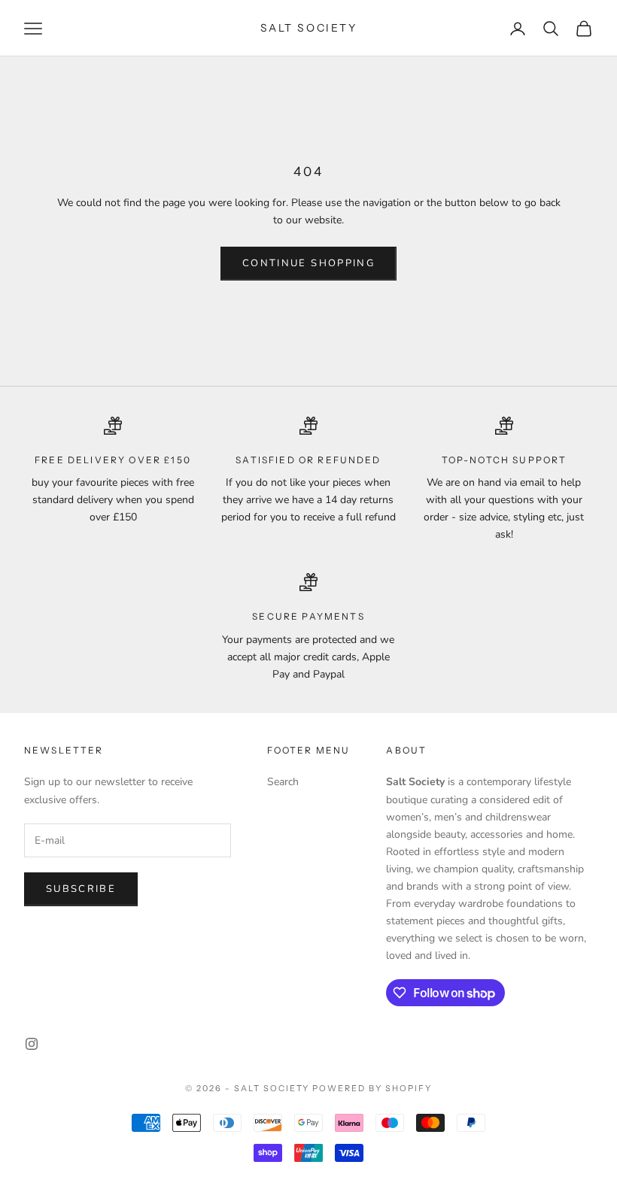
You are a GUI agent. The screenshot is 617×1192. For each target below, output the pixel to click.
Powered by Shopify (372, 1088)
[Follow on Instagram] (31, 1043)
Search (283, 782)
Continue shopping (308, 263)
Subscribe (81, 889)
